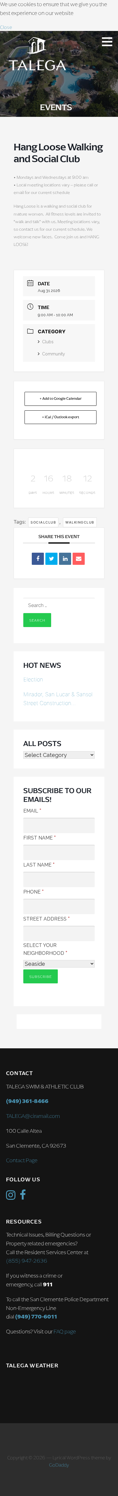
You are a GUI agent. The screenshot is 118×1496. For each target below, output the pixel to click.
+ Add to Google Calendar (60, 398)
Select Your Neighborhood (45, 949)
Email (32, 810)
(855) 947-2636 (26, 1260)
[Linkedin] (65, 559)
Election (33, 679)
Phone (33, 891)
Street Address (46, 918)
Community (53, 353)
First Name (39, 837)
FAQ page (65, 1331)
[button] (109, 42)
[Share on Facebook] (38, 559)
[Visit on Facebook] (23, 1197)
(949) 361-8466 (27, 1101)
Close (6, 27)
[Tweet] (51, 559)
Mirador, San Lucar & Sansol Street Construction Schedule (58, 699)
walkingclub (79, 522)
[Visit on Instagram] (10, 1197)
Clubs (48, 341)
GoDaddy (59, 1465)
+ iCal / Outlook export (60, 417)
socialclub (43, 522)
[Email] (79, 559)
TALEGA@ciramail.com (33, 1116)
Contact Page (22, 1160)
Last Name (39, 864)
